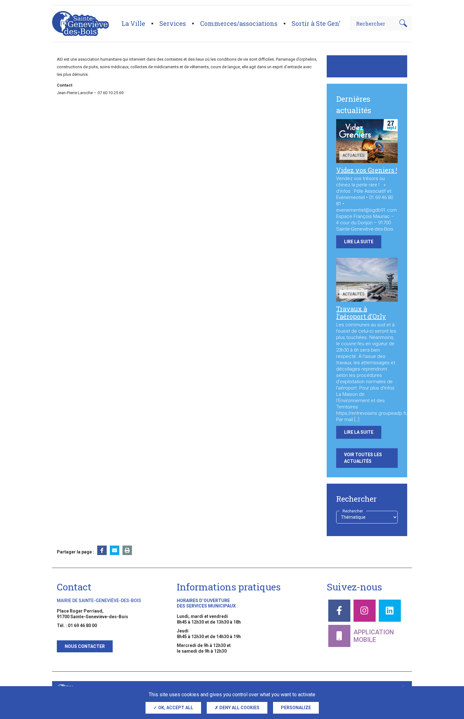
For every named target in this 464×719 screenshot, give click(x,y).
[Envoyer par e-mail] (114, 550)
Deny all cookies (238, 707)
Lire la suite (358, 241)
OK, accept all (175, 707)
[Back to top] (448, 684)
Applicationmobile (374, 635)
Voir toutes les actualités (363, 458)
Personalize (296, 707)
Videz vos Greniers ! (366, 170)
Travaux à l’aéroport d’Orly (361, 312)
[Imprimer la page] (127, 550)
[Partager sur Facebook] (102, 550)
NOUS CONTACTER (85, 646)
